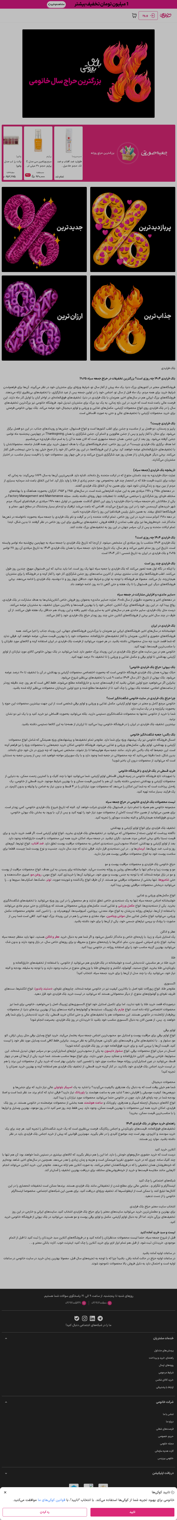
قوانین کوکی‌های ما (51, 1500)
